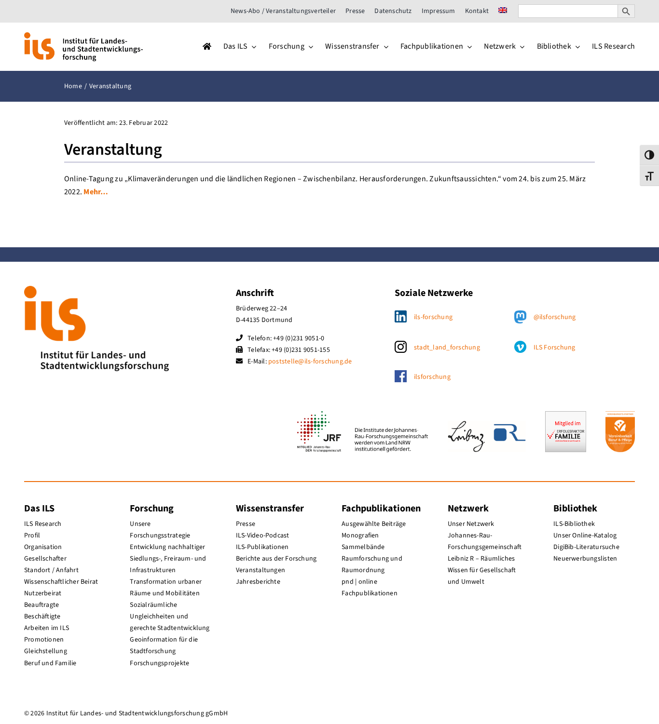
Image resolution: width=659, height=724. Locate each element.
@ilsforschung (555, 317)
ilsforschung (432, 377)
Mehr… (95, 192)
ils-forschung (433, 317)
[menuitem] (502, 11)
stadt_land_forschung (447, 347)
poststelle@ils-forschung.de (310, 361)
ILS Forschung (555, 347)
